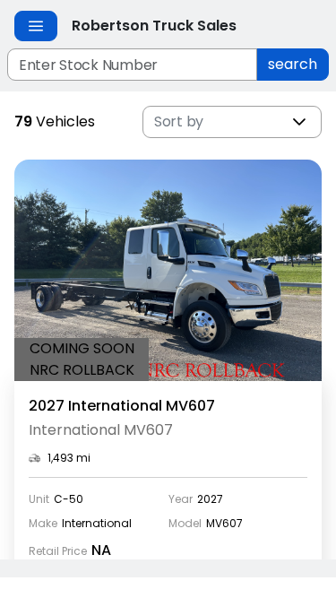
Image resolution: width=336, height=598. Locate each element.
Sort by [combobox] (178, 121)
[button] (299, 122)
